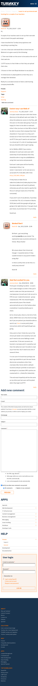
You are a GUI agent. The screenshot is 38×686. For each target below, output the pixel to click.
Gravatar (14, 409)
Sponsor (3, 621)
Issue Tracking (4, 660)
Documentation (6, 551)
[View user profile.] (5, 22)
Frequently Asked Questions (8, 643)
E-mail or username (9, 562)
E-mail (3, 401)
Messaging (5, 519)
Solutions (4, 625)
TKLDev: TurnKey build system (9, 634)
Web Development (6, 658)
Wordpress (4, 677)
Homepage (4, 415)
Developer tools (6, 528)
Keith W (3, 28)
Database (5, 525)
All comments (9, 488)
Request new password (12, 583)
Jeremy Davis (14, 112)
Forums (8, 11)
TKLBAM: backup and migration (9, 632)
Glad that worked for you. (20, 280)
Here (18, 323)
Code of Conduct (5, 613)
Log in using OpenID (11, 579)
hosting (3, 100)
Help (4, 534)
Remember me (8, 576)
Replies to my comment (23, 488)
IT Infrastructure (7, 511)
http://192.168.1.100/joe (17, 175)
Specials (4, 505)
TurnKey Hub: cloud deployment (9, 630)
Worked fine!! (17, 223)
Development (6, 548)
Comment (4, 428)
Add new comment (7, 102)
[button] (33, 3)
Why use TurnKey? (5, 611)
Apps (4, 499)
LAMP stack (4, 674)
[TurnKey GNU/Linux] (10, 5)
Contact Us (4, 617)
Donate (3, 647)
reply (34, 217)
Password (6, 569)
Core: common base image (8, 628)
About (3, 609)
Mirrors (3, 615)
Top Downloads (6, 668)
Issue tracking (6, 522)
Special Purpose (5, 664)
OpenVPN (3, 670)
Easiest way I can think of (19, 109)
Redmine (3, 681)
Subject (3, 421)
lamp (2, 97)
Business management (8, 517)
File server (3, 679)
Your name (4, 394)
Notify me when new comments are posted (14, 485)
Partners (3, 619)
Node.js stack (4, 672)
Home (3, 11)
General (6, 545)
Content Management (6, 653)
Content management (8, 514)
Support (14, 11)
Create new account (11, 581)
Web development (7, 508)
